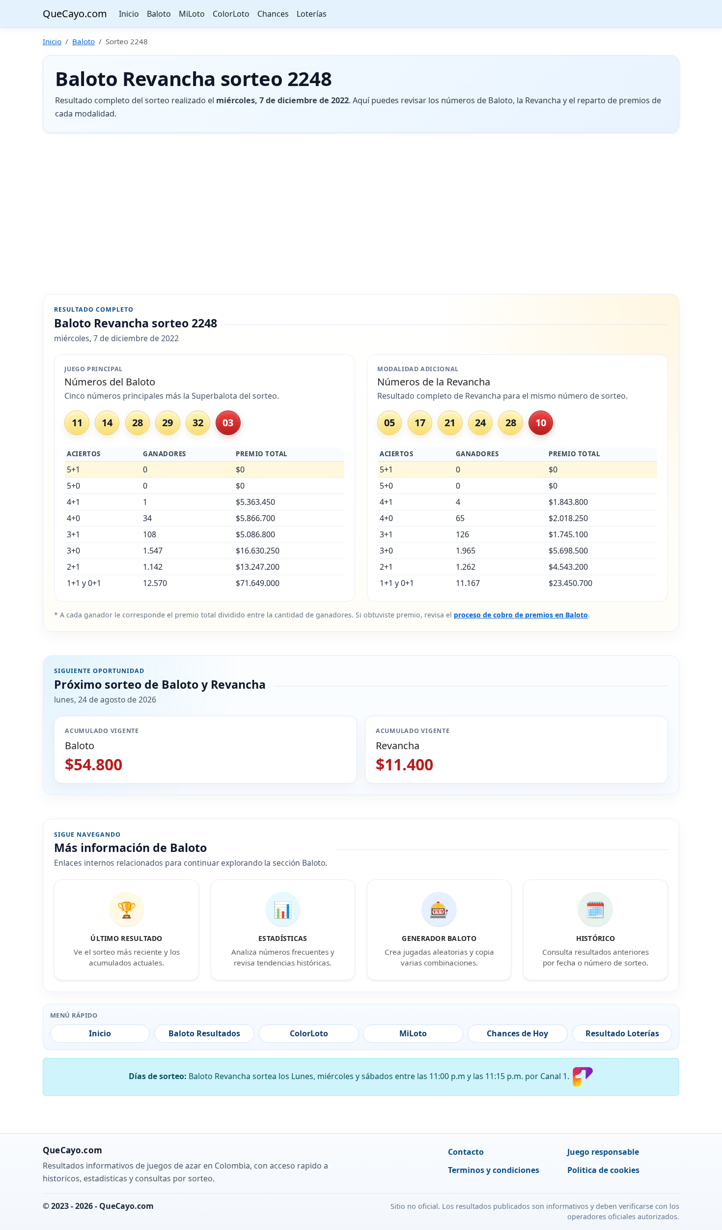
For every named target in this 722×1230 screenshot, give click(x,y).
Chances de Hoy (517, 1033)
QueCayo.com (75, 13)
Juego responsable (603, 1151)
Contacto (466, 1151)
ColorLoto (231, 13)
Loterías (312, 13)
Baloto (159, 13)
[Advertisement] (361, 213)
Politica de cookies (603, 1170)
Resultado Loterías (622, 1033)
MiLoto (192, 13)
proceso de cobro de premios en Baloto (521, 614)
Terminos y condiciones (493, 1170)
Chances (273, 13)
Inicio (129, 13)
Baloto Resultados (204, 1033)
